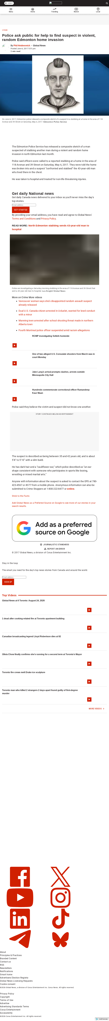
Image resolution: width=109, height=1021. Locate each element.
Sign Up (8, 582)
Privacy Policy (48, 218)
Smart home (6, 974)
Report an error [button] (56, 549)
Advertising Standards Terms (14, 1006)
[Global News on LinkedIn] (20, 928)
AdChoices (103, 1019)
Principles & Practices (11, 955)
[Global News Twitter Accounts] (60, 886)
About (3, 952)
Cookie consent (7, 984)
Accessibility (6, 1013)
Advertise (4, 1003)
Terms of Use (6, 1000)
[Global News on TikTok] (60, 928)
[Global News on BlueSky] (60, 949)
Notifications (6, 971)
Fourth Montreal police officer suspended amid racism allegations (54, 330)
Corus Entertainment (10, 1009)
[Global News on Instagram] (60, 907)
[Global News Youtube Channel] (20, 907)
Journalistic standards (56, 545)
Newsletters (6, 968)
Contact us (5, 961)
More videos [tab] (35, 297)
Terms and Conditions (24, 218)
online (70, 488)
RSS (2, 965)
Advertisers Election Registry (14, 977)
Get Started (20, 210)
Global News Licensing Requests (16, 981)
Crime (5, 30)
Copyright (5, 997)
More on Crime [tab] (20, 297)
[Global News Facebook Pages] (20, 886)
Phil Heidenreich (22, 45)
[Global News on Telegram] (20, 949)
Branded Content (8, 958)
